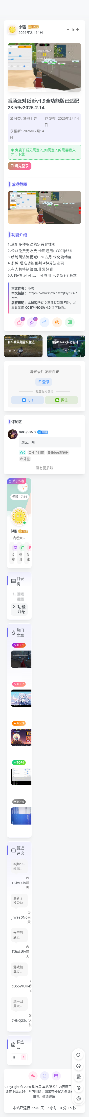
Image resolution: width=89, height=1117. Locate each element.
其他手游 (30, 118)
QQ (30, 400)
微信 (64, 400)
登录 (45, 381)
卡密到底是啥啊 (18, 935)
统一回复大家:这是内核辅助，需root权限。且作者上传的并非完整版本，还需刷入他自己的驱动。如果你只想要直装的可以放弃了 (18, 1003)
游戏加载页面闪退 (18, 969)
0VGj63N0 (27, 432)
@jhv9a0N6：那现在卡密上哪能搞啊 (19, 866)
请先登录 (22, 165)
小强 (22, 26)
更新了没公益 (18, 900)
